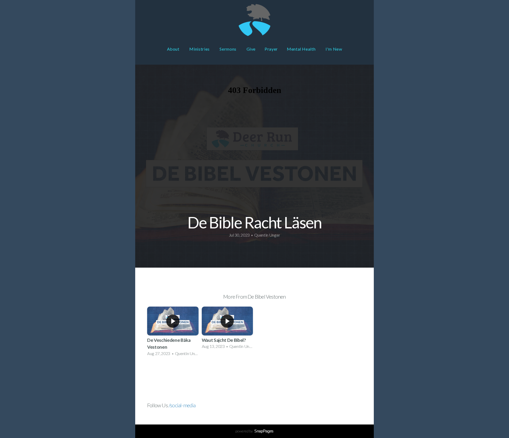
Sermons (228, 48)
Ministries (199, 48)
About (174, 48)
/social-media (182, 405)
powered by (254, 431)
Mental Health (302, 48)
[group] (173, 333)
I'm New (334, 48)
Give (251, 48)
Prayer (271, 48)
